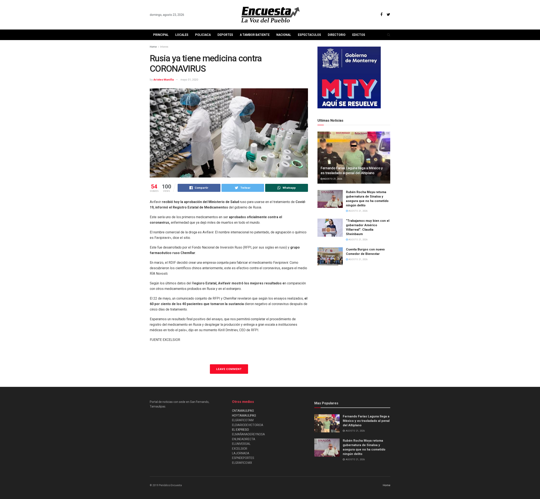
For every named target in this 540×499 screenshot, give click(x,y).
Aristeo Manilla (163, 79)
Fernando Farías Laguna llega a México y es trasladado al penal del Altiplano (366, 420)
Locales (181, 34)
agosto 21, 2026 (332, 179)
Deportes (225, 34)
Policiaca (203, 34)
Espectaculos (309, 34)
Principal (161, 34)
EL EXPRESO (240, 429)
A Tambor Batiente (255, 34)
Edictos (358, 34)
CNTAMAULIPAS (243, 410)
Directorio (337, 34)
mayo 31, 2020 (189, 79)
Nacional (283, 34)
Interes (164, 46)
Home (153, 46)
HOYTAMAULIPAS (244, 415)
